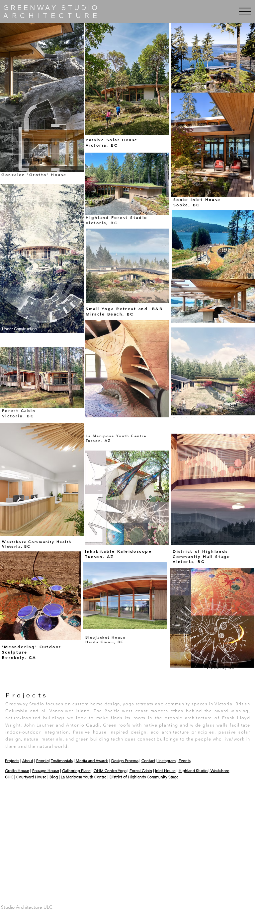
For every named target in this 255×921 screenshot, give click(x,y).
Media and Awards (92, 760)
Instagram (166, 760)
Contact (148, 760)
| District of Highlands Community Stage (143, 776)
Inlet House (165, 770)
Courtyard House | (32, 776)
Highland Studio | (195, 770)
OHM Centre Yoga (110, 770)
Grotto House (17, 770)
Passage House (45, 770)
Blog (53, 776)
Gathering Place (76, 770)
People (42, 760)
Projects (12, 760)
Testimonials (62, 760)
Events (185, 760)
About (27, 760)
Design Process (124, 760)
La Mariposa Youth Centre (84, 776)
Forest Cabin (140, 770)
